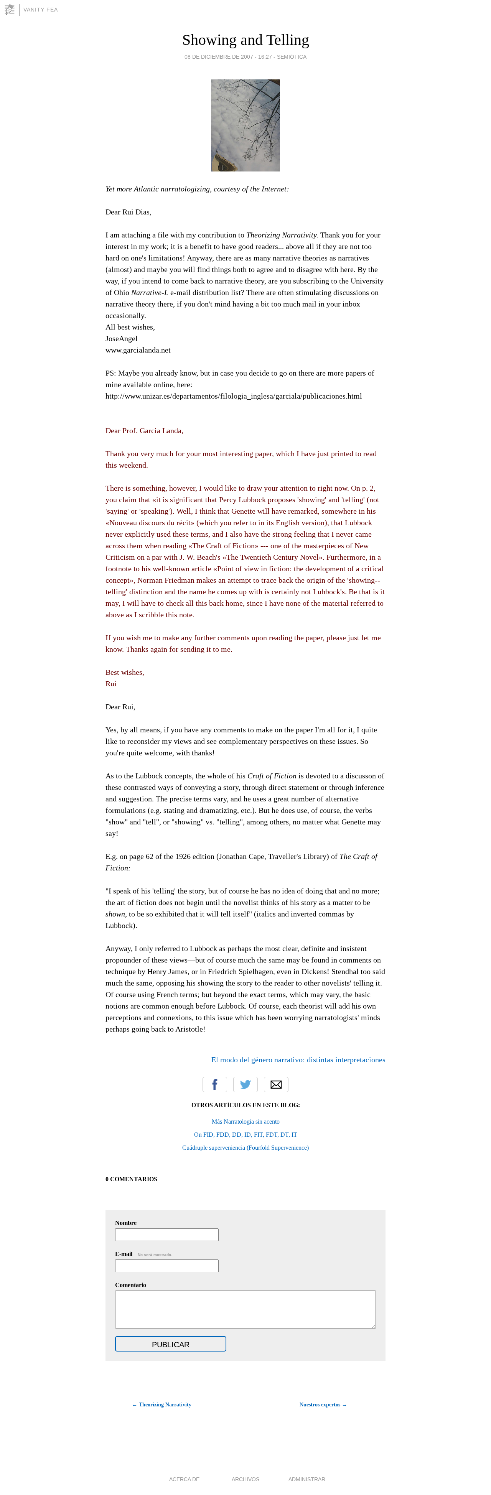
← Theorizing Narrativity (161, 1405)
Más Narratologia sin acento (246, 1121)
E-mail (143, 1254)
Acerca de (184, 1479)
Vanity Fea (40, 10)
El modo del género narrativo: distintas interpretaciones (298, 1059)
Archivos (245, 1479)
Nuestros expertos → (323, 1405)
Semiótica (291, 57)
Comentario (130, 1285)
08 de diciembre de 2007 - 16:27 (228, 57)
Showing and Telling (245, 39)
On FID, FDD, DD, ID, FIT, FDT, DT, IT (245, 1134)
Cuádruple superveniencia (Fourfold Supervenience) (245, 1147)
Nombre (126, 1223)
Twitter (245, 1084)
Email (276, 1084)
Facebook (215, 1084)
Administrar (306, 1479)
